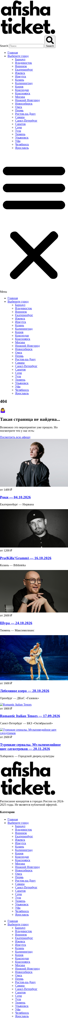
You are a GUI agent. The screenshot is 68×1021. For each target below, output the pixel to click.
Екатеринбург (24, 69)
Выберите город (18, 56)
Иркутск (20, 76)
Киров (19, 86)
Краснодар (22, 90)
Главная (13, 52)
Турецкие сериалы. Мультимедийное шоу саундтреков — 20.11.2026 (30, 747)
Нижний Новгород (27, 100)
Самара (20, 117)
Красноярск (22, 93)
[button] (34, 223)
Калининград (23, 83)
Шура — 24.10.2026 (16, 623)
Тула (18, 130)
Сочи (18, 127)
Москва (20, 96)
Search (4, 45)
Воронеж (21, 66)
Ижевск (20, 73)
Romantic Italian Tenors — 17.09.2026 (30, 716)
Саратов (20, 124)
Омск (18, 107)
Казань (19, 79)
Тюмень (20, 134)
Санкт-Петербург (26, 120)
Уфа (17, 141)
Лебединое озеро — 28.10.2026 (24, 691)
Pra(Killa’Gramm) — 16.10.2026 (25, 558)
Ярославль (22, 147)
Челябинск (22, 144)
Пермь (19, 110)
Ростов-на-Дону (25, 113)
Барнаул (20, 59)
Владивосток (23, 62)
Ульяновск (22, 137)
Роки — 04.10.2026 (15, 497)
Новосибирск (23, 103)
